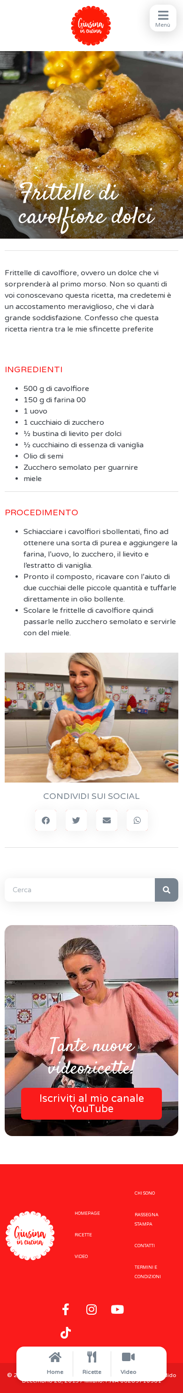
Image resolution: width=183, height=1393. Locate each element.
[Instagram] (91, 1309)
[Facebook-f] (65, 1309)
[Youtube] (117, 1309)
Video (129, 1372)
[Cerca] (166, 890)
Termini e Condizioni (148, 1272)
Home (55, 1372)
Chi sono (145, 1193)
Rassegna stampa (147, 1219)
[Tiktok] (65, 1332)
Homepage (87, 1213)
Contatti (145, 1246)
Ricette (92, 1372)
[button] (45, 820)
